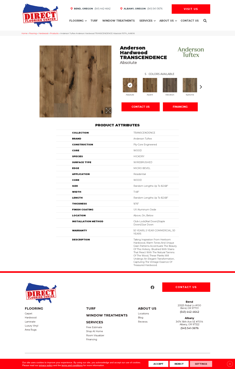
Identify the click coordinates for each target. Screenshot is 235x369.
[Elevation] (170, 85)
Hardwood (43, 33)
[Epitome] (190, 85)
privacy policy (46, 365)
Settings (201, 363)
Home (24, 33)
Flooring (76, 20)
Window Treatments (118, 20)
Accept (158, 363)
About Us (166, 20)
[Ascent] (150, 85)
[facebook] (152, 288)
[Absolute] (130, 85)
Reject (179, 363)
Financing (180, 106)
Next (201, 82)
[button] (86, 20)
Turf (94, 20)
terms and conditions (72, 365)
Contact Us (190, 20)
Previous (118, 82)
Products (54, 33)
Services (146, 20)
